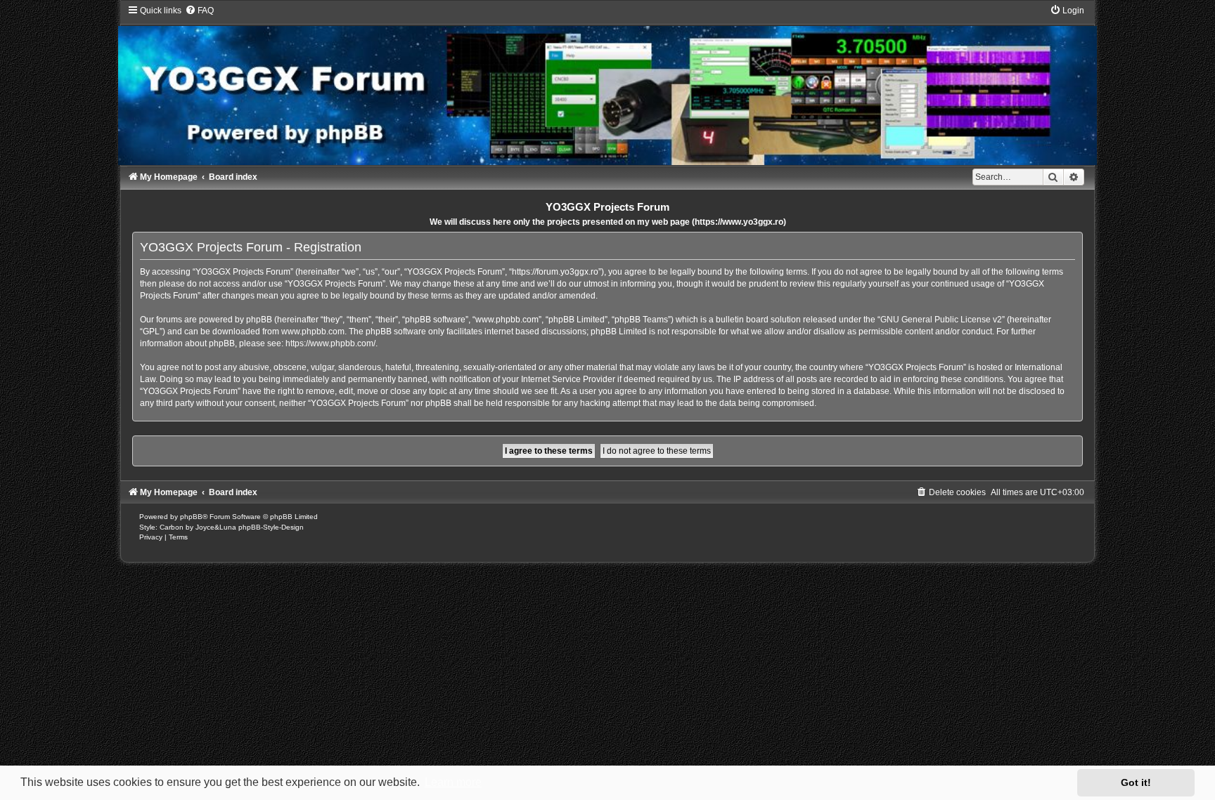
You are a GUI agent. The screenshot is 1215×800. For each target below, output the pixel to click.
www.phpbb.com (313, 331)
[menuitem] (199, 10)
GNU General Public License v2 (941, 319)
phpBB (191, 516)
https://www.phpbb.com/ (330, 343)
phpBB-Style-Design (271, 527)
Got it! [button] (1136, 782)
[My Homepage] (607, 84)
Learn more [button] (453, 782)
